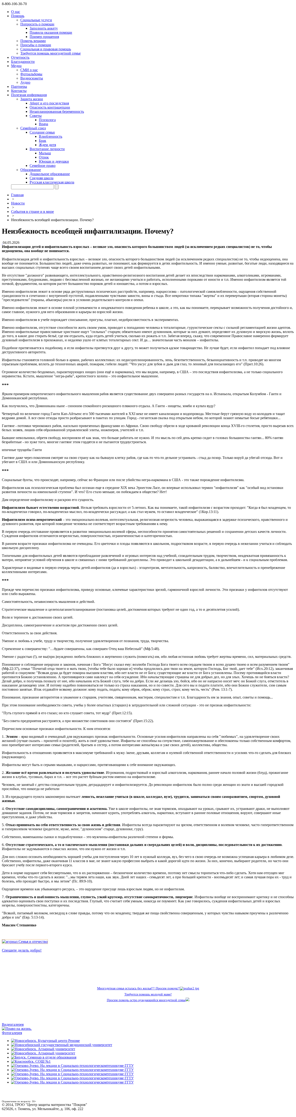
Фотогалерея (12, 1033)
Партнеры (19, 87)
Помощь (17, 16)
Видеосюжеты (31, 78)
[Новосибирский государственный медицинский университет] (61, 1045)
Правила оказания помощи (51, 32)
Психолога (47, 120)
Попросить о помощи (37, 24)
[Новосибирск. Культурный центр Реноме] (45, 1041)
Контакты (19, 91)
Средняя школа (41, 178)
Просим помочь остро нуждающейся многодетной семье (146, 1000)
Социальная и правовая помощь (45, 49)
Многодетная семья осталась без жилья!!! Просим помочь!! (138, 988)
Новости (18, 203)
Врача (43, 124)
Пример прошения (44, 37)
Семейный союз (33, 128)
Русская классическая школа (52, 182)
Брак (42, 141)
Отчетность (20, 57)
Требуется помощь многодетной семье (50, 53)
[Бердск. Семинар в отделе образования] (43, 1057)
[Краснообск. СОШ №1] (31, 1061)
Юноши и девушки (54, 161)
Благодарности (23, 62)
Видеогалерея (13, 1024)
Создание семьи (42, 132)
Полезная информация (29, 95)
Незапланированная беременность (57, 111)
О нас (15, 12)
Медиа (16, 66)
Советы (36, 116)
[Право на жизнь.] (17, 1029)
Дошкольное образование (50, 174)
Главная (17, 195)
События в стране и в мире (32, 212)
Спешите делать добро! (22, 950)
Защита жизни (31, 99)
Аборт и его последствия (49, 103)
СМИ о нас (29, 70)
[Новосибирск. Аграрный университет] (43, 1049)
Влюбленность (50, 136)
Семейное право (43, 166)
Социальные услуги (36, 20)
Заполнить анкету (44, 28)
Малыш (45, 153)
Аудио (25, 82)
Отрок (44, 157)
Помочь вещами (33, 41)
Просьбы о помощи (35, 45)
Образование (30, 170)
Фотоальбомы (31, 74)
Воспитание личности (47, 149)
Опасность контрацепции (50, 107)
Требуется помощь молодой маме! (148, 994)
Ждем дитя (47, 145)
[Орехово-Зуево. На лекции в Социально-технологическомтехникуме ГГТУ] (72, 1066)
